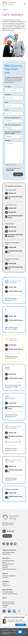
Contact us (7, 535)
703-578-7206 (12, 263)
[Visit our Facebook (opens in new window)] (7, 544)
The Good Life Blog (7, 592)
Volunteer (5, 567)
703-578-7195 (12, 466)
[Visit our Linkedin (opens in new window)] (3, 544)
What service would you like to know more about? (13, 132)
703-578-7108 (12, 227)
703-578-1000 (12, 287)
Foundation (5, 581)
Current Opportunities (8, 560)
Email (6, 102)
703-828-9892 (12, 212)
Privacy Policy (10, 170)
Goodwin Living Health (8, 602)
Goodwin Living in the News (9, 593)
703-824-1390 (12, 208)
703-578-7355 (12, 231)
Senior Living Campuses (8, 552)
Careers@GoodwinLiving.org (15, 197)
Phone (7, 110)
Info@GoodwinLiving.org (15, 291)
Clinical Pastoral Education (9, 569)
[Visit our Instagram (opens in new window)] (11, 544)
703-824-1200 (12, 247)
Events (4, 598)
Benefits (4, 562)
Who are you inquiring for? (12, 117)
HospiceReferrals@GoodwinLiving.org (15, 235)
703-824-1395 (12, 493)
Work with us (6, 558)
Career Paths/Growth (8, 564)
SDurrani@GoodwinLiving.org (15, 268)
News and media (7, 589)
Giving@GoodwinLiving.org (15, 251)
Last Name (8, 94)
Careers (4, 607)
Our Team (5, 577)
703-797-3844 (12, 345)
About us (5, 573)
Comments (7, 140)
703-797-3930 (12, 403)
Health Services (6, 554)
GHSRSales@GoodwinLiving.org (15, 407)
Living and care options (9, 550)
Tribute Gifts (5, 585)
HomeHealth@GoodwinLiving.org (15, 216)
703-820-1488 (12, 316)
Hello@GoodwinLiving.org (15, 497)
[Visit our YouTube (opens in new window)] (15, 544)
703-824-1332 (12, 193)
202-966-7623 (12, 374)
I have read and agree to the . (13, 169)
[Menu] (25, 3)
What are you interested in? (13, 124)
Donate (4, 584)
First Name (8, 86)
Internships (5, 565)
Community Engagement (9, 575)
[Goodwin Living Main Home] (9, 3)
